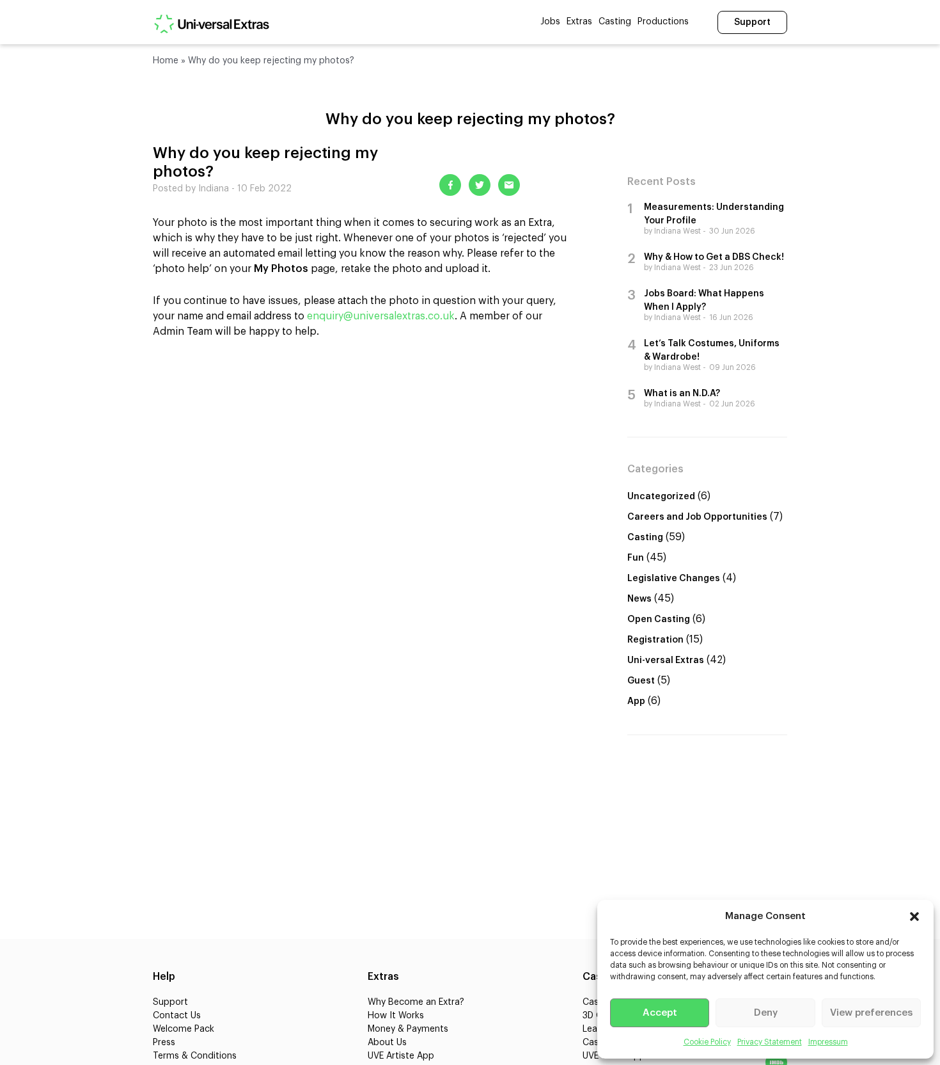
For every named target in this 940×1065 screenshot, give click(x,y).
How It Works (396, 1015)
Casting (615, 21)
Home (165, 60)
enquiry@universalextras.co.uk (381, 316)
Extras (579, 21)
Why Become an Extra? (416, 1002)
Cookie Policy (707, 1042)
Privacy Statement (769, 1042)
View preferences (871, 1013)
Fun (635, 558)
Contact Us (177, 1015)
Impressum (828, 1042)
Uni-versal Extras (665, 660)
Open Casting (658, 619)
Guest (641, 681)
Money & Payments (408, 1029)
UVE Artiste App (401, 1056)
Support (752, 22)
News (639, 599)
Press (164, 1042)
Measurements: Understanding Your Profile (714, 214)
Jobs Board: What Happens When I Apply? (704, 300)
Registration (655, 640)
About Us (387, 1042)
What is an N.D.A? (682, 393)
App (636, 701)
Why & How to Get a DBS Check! (714, 257)
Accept (660, 1013)
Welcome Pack (183, 1029)
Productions (663, 21)
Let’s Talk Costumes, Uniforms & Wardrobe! (711, 350)
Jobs (550, 21)
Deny (766, 1013)
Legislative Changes (673, 578)
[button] (914, 916)
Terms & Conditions (195, 1056)
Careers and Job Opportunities (697, 517)
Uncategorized (661, 496)
